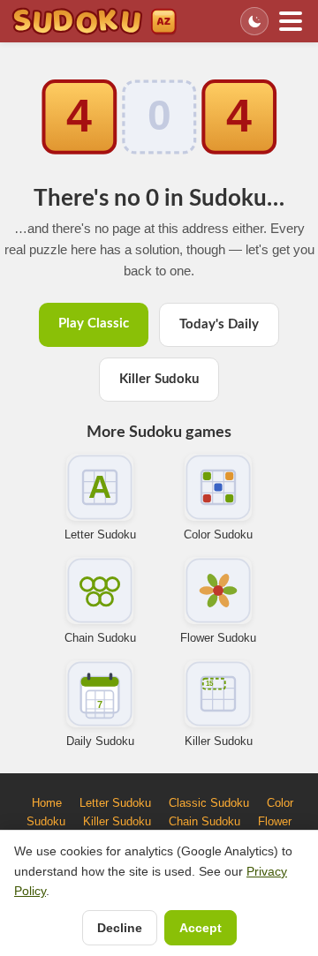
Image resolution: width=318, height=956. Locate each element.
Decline (119, 928)
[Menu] (290, 21)
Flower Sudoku (218, 637)
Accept (200, 928)
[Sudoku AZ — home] (94, 21)
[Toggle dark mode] (254, 21)
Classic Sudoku (209, 802)
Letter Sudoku (100, 534)
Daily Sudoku (100, 741)
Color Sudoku (218, 534)
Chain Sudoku (100, 637)
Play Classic (93, 323)
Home (47, 802)
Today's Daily (219, 324)
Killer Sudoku (159, 379)
